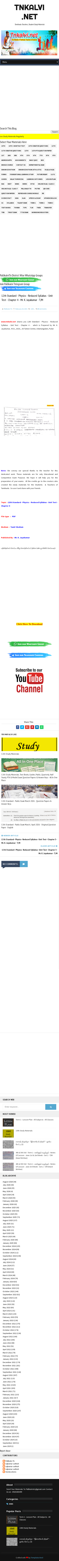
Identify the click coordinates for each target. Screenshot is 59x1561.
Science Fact (6, 198)
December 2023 (9, 1285)
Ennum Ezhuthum (8, 170)
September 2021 (9, 1372)
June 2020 (7, 1417)
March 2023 (7, 1314)
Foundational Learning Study (22, 174)
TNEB (39, 208)
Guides (4, 179)
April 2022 (7, 1349)
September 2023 (9, 1294)
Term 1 (33, 203)
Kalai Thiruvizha (16, 179)
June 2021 (7, 1381)
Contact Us (21, 165)
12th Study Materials (10, 754)
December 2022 (9, 1323)
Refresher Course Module (28, 193)
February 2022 (8, 1356)
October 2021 (8, 1369)
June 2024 (7, 1265)
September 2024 (9, 1256)
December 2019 (9, 1433)
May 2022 (6, 1346)
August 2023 (8, 1298)
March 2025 (7, 1236)
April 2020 (7, 1423)
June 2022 (7, 1343)
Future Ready (42, 174)
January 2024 (8, 1281)
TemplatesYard (37, 1557)
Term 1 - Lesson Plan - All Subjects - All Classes (35, 1119)
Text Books (6, 208)
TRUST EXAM (12, 212)
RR (43, 193)
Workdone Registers (40, 212)
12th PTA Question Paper (41, 151)
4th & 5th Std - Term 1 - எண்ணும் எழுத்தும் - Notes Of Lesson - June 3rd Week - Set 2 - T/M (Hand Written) (35, 1166)
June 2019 (7, 1446)
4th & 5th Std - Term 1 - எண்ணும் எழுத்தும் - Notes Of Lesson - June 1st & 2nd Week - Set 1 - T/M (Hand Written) (35, 1155)
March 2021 (7, 1391)
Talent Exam (22, 203)
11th (53, 146)
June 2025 (7, 1227)
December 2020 (9, 1401)
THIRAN (17, 208)
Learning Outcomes (35, 179)
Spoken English (50, 198)
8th (47, 155)
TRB (2, 212)
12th (26, 151)
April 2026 (7, 1194)
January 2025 (8, 1243)
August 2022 (8, 1336)
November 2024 (9, 1249)
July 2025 (6, 1223)
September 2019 (9, 1443)
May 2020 (6, 1420)
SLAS (24, 198)
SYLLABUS (10, 203)
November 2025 (9, 1211)
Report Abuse (5, 1450)
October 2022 (8, 1330)
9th (53, 155)
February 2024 (8, 1278)
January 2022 (8, 1359)
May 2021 (6, 1385)
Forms (3, 174)
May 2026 (6, 1191)
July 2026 (6, 1185)
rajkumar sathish (12, 1464)
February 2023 (8, 1317)
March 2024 (7, 1275)
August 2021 (8, 1375)
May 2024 (6, 1269)
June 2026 (7, 1188)
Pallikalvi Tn (26, 189)
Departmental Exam (36, 165)
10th (3, 146)
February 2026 (8, 1201)
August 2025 (8, 1220)
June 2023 (7, 1304)
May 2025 (6, 1230)
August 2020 (8, 1414)
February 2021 (8, 1394)
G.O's (53, 174)
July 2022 (6, 1340)
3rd (15, 155)
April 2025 (7, 1233)
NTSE (32, 184)
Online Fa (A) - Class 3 (46, 184)
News (17, 184)
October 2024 (8, 1252)
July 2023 (6, 1301)
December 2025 (9, 1207)
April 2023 (7, 1310)
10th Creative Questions (38, 146)
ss (2, 203)
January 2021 (8, 1398)
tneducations (10, 1472)
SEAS (17, 198)
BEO (42, 160)
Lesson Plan (51, 179)
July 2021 (6, 1378)
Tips (25, 208)
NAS (2, 184)
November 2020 (9, 1404)
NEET (10, 184)
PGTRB (37, 189)
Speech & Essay (35, 198)
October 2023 (8, 1291)
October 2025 (8, 1214)
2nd (9, 155)
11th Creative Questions (11, 151)
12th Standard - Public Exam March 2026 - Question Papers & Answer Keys (26, 802)
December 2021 (9, 1362)
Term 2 (41, 203)
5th (28, 155)
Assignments (20, 160)
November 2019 (9, 1436)
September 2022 (9, 1333)
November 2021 (9, 1365)
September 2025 (9, 1217)
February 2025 (8, 1240)
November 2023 (9, 1288)
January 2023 (8, 1320)
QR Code (46, 189)
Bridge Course (7, 165)
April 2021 (7, 1388)
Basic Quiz (33, 160)
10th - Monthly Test (17, 146)
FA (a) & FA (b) (49, 170)
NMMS (25, 184)
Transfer (48, 208)
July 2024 (6, 1262)
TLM (31, 208)
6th (34, 155)
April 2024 (7, 1272)
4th (21, 155)
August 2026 (8, 1182)
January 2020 (8, 1430)
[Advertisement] (29, 97)
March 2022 (7, 1352)
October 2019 (8, 1439)
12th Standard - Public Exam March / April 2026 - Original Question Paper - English (28, 826)
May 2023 (6, 1307)
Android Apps (6, 160)
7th (41, 155)
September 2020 (9, 1410)
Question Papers (8, 193)
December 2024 (9, 1246)
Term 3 (50, 203)
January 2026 (8, 1204)
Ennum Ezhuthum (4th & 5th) (30, 170)
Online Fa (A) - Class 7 (9, 189)
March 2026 (7, 1198)
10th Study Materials (24, 1130)
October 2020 (8, 1407)
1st (2, 155)
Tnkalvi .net (29, 12)
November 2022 (9, 1327)
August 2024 (8, 1259)
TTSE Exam (24, 212)
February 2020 (8, 1427)
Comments (42, 309)
